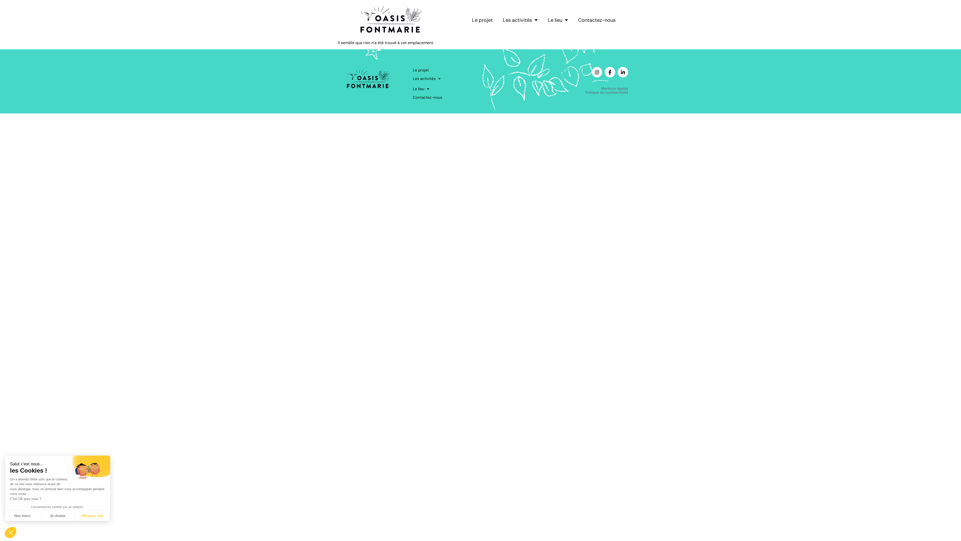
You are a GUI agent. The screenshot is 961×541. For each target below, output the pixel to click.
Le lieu (555, 20)
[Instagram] (597, 72)
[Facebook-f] (610, 72)
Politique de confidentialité (606, 92)
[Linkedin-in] (623, 72)
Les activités (517, 20)
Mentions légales (614, 88)
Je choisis (57, 516)
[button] (11, 532)
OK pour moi (92, 516)
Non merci (22, 516)
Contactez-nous (597, 20)
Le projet (482, 20)
